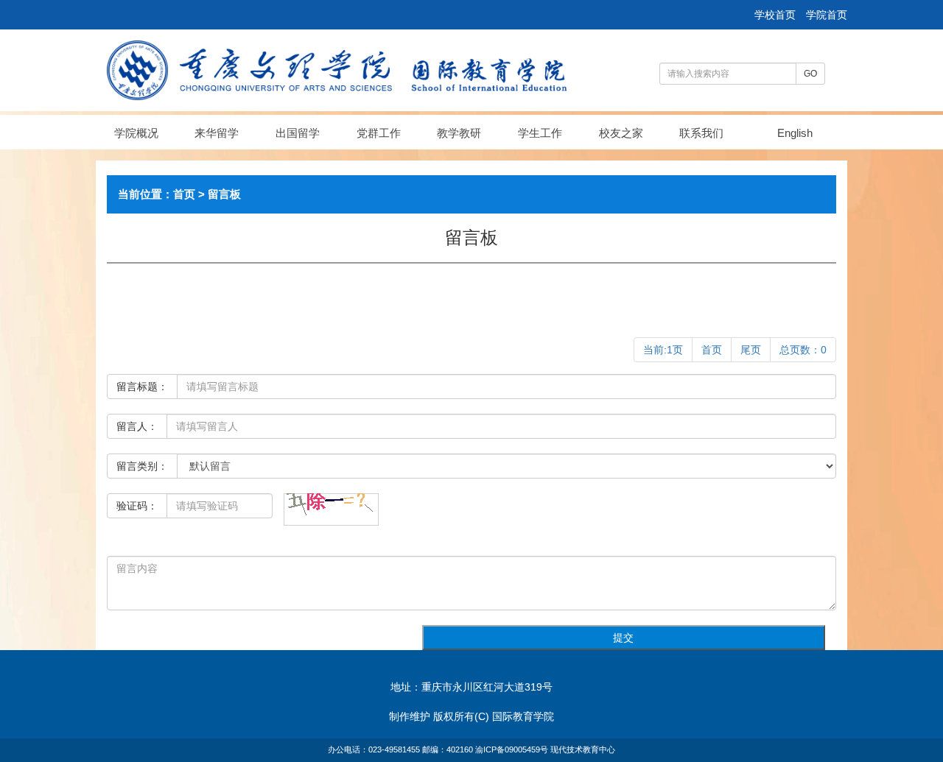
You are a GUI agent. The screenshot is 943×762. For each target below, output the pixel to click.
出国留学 (298, 133)
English (795, 133)
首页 (184, 194)
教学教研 (459, 133)
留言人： (137, 426)
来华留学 (216, 133)
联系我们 (701, 133)
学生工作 (540, 133)
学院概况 (136, 133)
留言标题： (142, 386)
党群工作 (379, 133)
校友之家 (621, 133)
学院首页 (826, 15)
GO (810, 73)
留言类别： (142, 466)
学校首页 (776, 15)
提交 (623, 637)
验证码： (137, 506)
